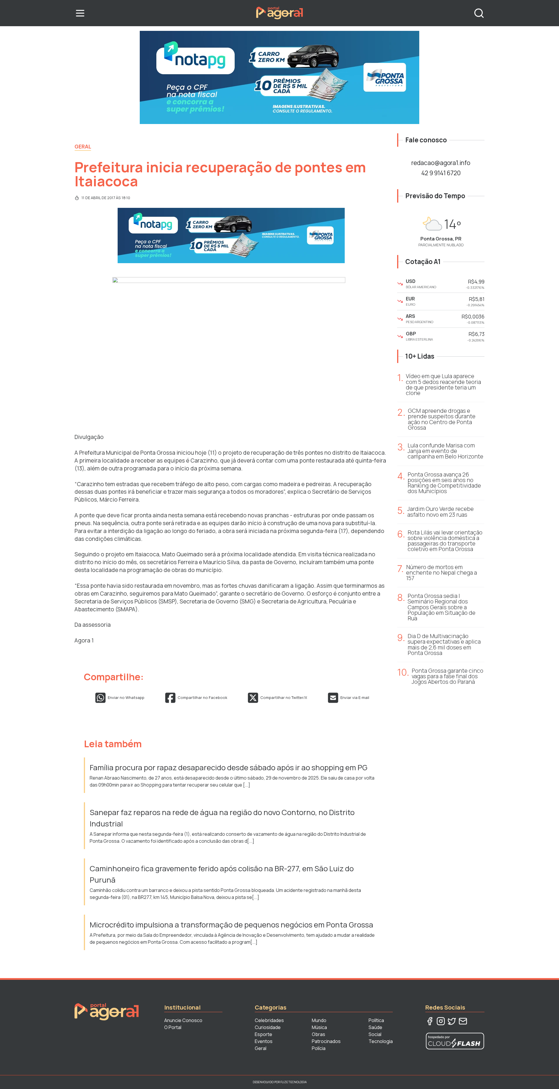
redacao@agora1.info (440, 163)
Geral (83, 146)
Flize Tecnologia (293, 1082)
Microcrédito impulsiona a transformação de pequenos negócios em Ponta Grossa (232, 925)
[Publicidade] (279, 77)
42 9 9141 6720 (441, 173)
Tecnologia (381, 1041)
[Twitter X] (451, 1021)
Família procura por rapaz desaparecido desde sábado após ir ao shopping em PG (229, 767)
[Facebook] (429, 1021)
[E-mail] (463, 1021)
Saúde (375, 1027)
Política (376, 1020)
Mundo (319, 1020)
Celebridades (269, 1020)
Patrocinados (326, 1041)
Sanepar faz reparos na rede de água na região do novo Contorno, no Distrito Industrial (222, 817)
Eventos (264, 1041)
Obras (318, 1034)
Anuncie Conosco (183, 1020)
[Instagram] (440, 1021)
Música (319, 1027)
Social (375, 1034)
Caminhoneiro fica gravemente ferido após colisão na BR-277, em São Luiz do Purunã (222, 874)
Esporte (263, 1034)
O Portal (172, 1027)
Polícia (319, 1048)
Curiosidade (268, 1027)
